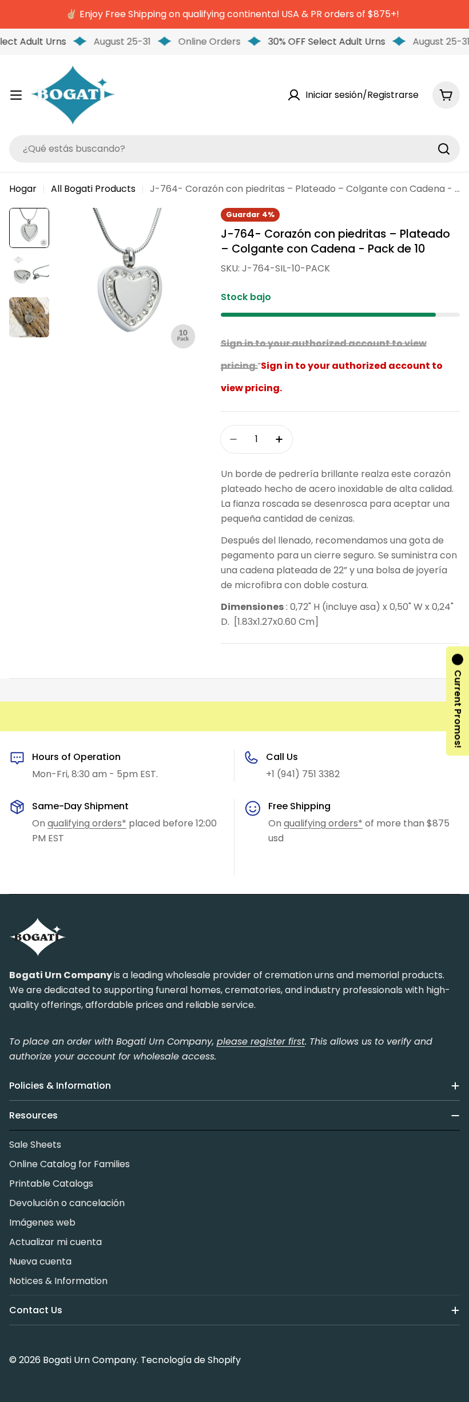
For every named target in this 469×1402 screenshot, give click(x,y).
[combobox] (234, 149)
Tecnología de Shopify (191, 1359)
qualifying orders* (86, 823)
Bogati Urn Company (90, 1359)
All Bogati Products (93, 188)
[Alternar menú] (16, 95)
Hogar (23, 188)
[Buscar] (444, 149)
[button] (457, 701)
